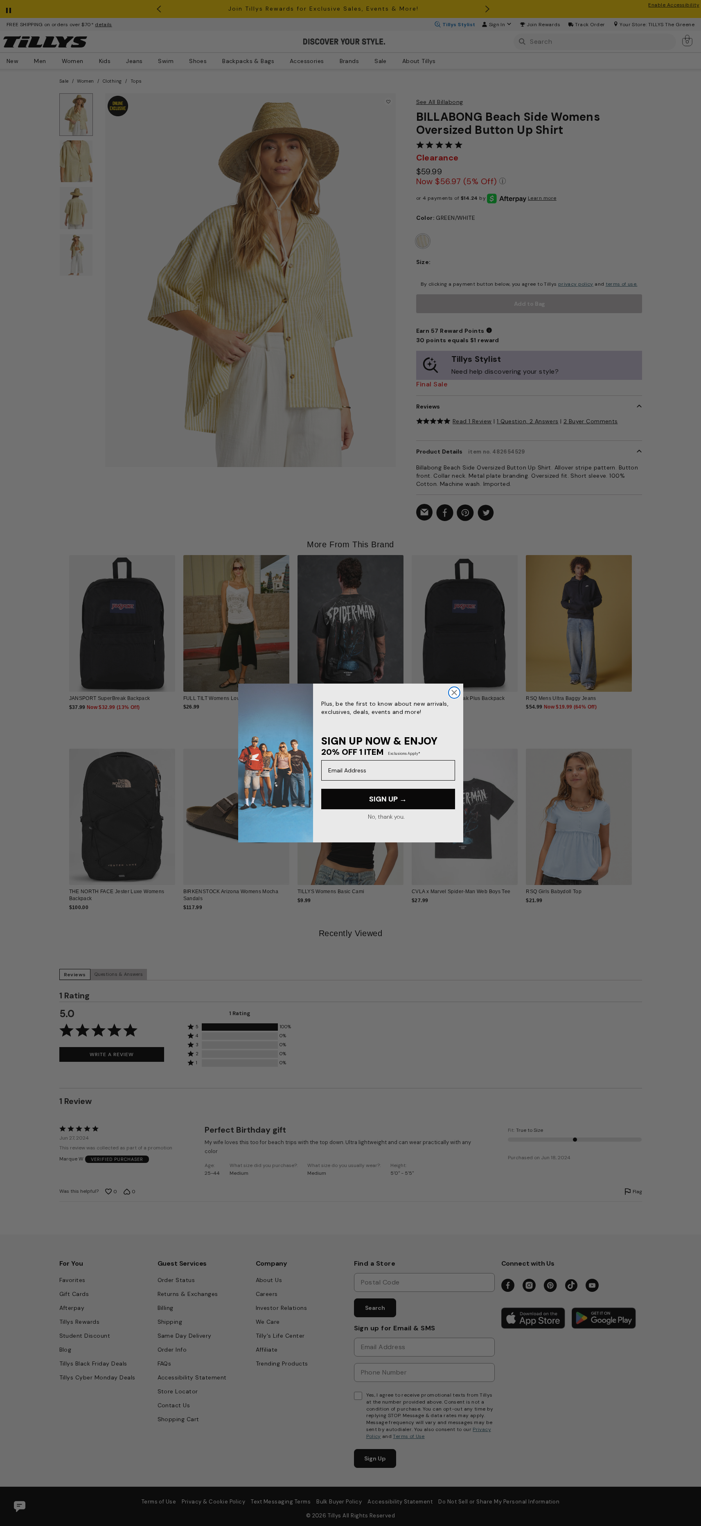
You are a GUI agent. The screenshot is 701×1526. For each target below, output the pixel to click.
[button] (637, 617)
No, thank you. (386, 816)
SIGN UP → (388, 799)
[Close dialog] (454, 692)
